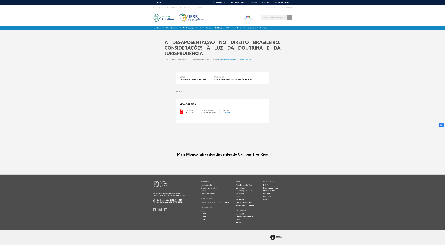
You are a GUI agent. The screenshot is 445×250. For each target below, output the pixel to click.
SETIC (238, 196)
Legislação (266, 2)
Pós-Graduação (189, 28)
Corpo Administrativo (244, 217)
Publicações (219, 28)
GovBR (159, 2)
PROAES (266, 193)
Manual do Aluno (270, 191)
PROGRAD (267, 196)
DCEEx (203, 213)
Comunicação (241, 188)
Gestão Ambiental (208, 193)
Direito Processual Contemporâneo (215, 202)
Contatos (264, 28)
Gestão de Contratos (244, 202)
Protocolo (240, 193)
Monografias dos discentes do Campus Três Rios (234, 60)
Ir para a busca (184, 7)
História (239, 222)
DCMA (203, 216)
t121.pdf (226, 112)
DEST (265, 185)
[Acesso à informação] (277, 237)
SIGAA (266, 199)
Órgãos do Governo (282, 2)
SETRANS (240, 199)
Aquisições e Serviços (244, 185)
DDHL (203, 219)
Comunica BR (220, 2)
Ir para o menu (172, 7)
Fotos (238, 219)
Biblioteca (209, 28)
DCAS (203, 211)
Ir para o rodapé (196, 7)
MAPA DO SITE (276, 7)
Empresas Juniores (270, 188)
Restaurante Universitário (246, 205)
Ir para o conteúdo (159, 7)
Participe (254, 2)
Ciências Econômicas (209, 188)
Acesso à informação (237, 2)
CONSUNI (240, 214)
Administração (206, 185)
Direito (203, 191)
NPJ (227, 28)
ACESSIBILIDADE (287, 7)
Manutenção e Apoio (244, 191)
